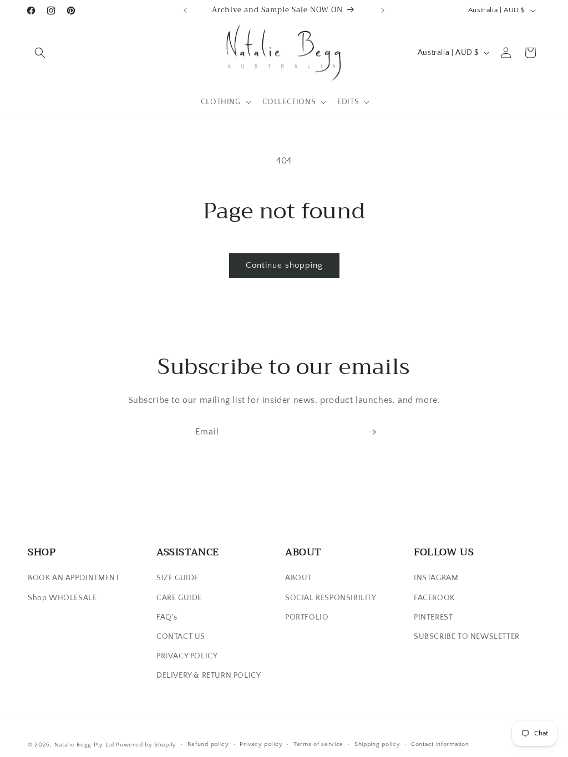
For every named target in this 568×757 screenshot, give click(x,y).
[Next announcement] (383, 10)
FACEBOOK (434, 598)
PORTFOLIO (306, 617)
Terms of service (318, 744)
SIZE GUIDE (177, 578)
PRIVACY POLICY (186, 656)
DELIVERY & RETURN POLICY (208, 675)
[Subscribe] (371, 432)
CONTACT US (180, 636)
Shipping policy (377, 744)
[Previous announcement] (185, 10)
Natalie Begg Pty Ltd (84, 744)
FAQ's (167, 617)
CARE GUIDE (179, 598)
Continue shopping (284, 265)
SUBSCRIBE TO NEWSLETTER (467, 636)
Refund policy (208, 744)
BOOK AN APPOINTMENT (73, 578)
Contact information (440, 744)
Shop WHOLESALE (62, 598)
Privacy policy (261, 744)
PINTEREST (433, 617)
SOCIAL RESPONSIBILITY (331, 598)
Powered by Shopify (146, 744)
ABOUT (298, 578)
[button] (40, 52)
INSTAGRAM (436, 578)
